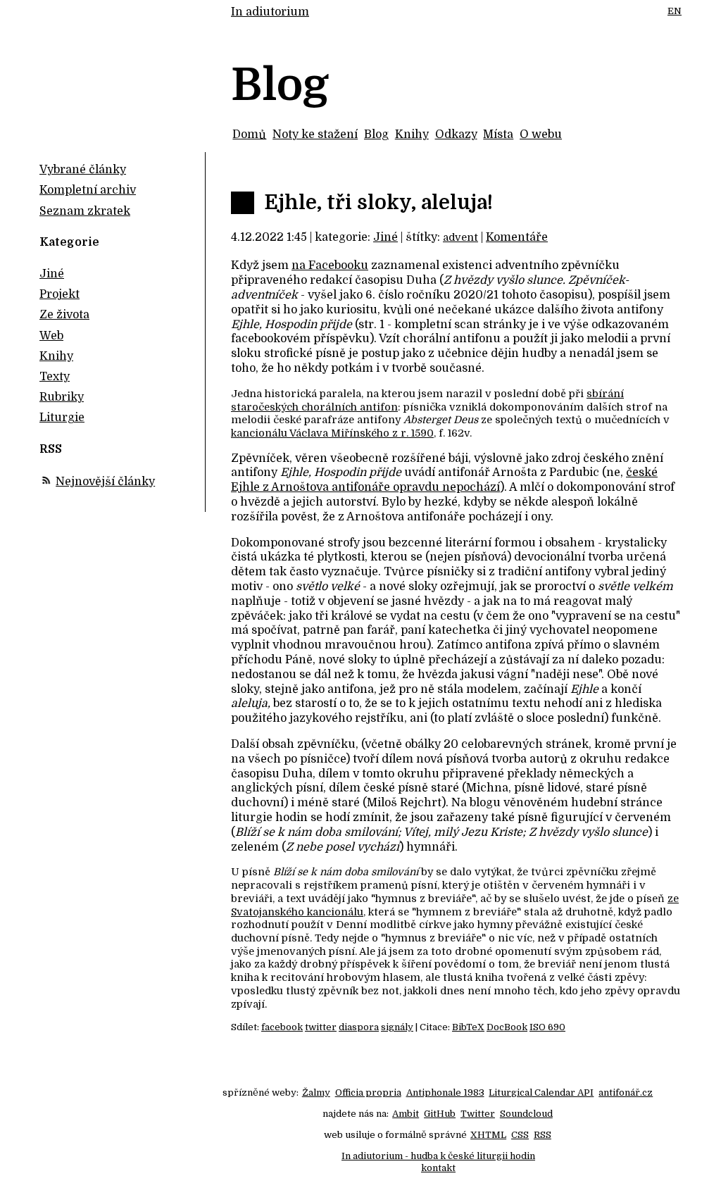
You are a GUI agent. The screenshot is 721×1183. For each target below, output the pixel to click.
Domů (249, 134)
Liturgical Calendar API (541, 1092)
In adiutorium (270, 12)
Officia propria (368, 1092)
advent (460, 237)
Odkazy (456, 134)
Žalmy (316, 1092)
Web (51, 336)
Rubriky (61, 397)
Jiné (385, 237)
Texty (54, 376)
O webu (541, 134)
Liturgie (61, 417)
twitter (321, 1027)
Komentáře (517, 237)
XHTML (488, 1134)
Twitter (477, 1113)
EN (674, 11)
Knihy (412, 134)
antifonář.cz (625, 1092)
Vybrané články (82, 169)
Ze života (64, 314)
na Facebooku (329, 265)
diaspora (359, 1027)
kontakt (438, 1168)
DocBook (507, 1027)
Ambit (405, 1113)
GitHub (440, 1113)
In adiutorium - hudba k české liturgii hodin (438, 1156)
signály (397, 1027)
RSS (542, 1134)
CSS (520, 1134)
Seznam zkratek (84, 211)
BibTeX (468, 1027)
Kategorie (69, 242)
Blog (376, 134)
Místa (498, 134)
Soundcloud (526, 1113)
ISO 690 (547, 1027)
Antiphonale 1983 (445, 1092)
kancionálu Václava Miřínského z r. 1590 (332, 433)
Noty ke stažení (315, 134)
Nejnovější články (105, 481)
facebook (282, 1027)
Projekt (59, 294)
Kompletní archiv (87, 190)
